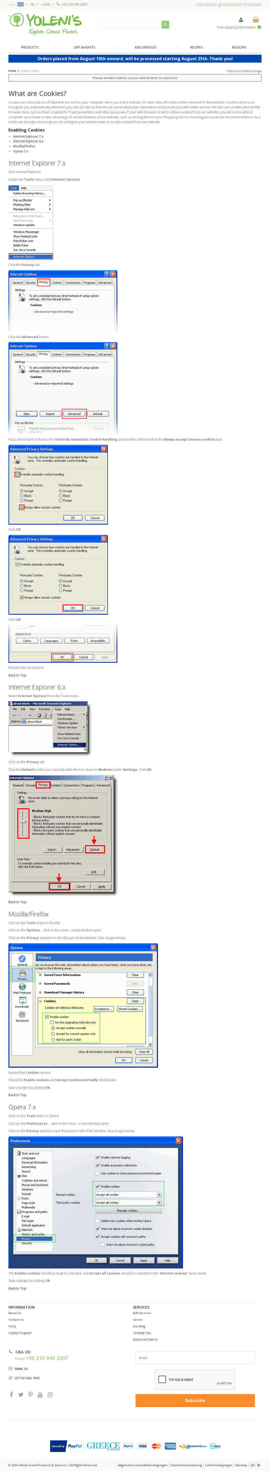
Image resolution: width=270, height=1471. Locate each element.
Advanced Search (145, 1339)
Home (12, 71)
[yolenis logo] (45, 24)
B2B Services (142, 1313)
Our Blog (139, 1326)
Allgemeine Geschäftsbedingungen (142, 1465)
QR (252, 1465)
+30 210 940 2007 (74, 4)
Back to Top (17, 675)
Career (138, 1319)
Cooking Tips (142, 1333)
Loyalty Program (20, 1333)
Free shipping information (237, 27)
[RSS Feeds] (259, 1465)
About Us (14, 1313)
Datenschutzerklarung (186, 1465)
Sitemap (241, 1465)
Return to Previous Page (245, 71)
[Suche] (165, 25)
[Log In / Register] (241, 19)
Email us (21, 1369)
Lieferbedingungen (218, 1465)
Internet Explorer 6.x (28, 141)
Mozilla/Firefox (24, 146)
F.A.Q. (12, 1326)
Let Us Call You (27, 1378)
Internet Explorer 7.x (28, 136)
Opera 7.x (20, 151)
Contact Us (15, 1319)
